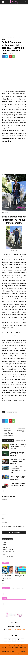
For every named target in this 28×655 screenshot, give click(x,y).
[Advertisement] (14, 21)
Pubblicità (16, 647)
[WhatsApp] (13, 56)
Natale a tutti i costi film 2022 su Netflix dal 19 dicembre (17, 453)
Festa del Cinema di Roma (11, 412)
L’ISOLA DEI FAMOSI (7, 556)
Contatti (8, 645)
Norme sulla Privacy (14, 653)
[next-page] (5, 491)
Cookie (24, 651)
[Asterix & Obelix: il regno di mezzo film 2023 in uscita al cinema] (5, 446)
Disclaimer (10, 647)
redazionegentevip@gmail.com (17, 629)
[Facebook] (3, 56)
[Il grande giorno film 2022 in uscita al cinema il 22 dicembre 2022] (5, 477)
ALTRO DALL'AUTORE (20, 440)
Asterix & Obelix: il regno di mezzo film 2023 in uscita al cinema (18, 446)
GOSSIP (4, 545)
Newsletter (4, 647)
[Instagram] (9, 640)
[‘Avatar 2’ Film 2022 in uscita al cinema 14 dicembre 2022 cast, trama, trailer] (5, 468)
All (13, 588)
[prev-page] (3, 491)
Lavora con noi (23, 647)
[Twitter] (6, 56)
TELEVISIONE (5, 554)
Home (3, 37)
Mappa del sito (21, 645)
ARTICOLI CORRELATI (7, 440)
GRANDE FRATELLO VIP (8, 551)
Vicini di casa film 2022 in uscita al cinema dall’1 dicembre (17, 461)
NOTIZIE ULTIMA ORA (10, 37)
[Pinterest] (10, 56)
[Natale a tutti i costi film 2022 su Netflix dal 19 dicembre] (5, 453)
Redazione (5, 53)
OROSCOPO (5, 547)
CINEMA (18, 37)
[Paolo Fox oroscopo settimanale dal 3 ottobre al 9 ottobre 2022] (7, 570)
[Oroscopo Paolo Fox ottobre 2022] (21, 570)
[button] (2, 2)
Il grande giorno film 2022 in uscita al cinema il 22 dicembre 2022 (17, 477)
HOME (4, 542)
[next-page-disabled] (5, 594)
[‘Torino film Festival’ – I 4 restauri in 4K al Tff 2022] (5, 485)
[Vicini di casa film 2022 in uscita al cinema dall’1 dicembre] (5, 461)
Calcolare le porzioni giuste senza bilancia (21, 431)
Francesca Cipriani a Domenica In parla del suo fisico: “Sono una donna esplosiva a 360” (8, 433)
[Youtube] (22, 640)
